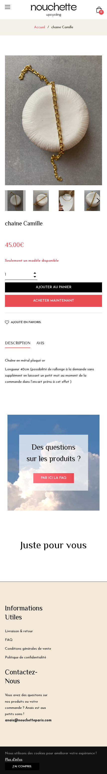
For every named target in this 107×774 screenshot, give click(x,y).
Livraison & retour (19, 631)
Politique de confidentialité (25, 657)
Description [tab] (17, 343)
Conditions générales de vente (28, 649)
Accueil (39, 27)
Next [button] (98, 200)
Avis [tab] (40, 343)
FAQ (9, 640)
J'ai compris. (22, 766)
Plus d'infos (13, 760)
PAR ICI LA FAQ (53, 478)
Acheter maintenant (53, 301)
